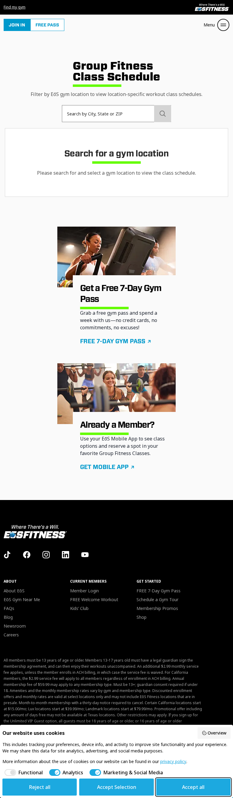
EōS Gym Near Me (22, 599)
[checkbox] (22, 772)
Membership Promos (157, 608)
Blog (8, 617)
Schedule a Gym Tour (157, 599)
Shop (142, 617)
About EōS (14, 591)
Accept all (193, 787)
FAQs (9, 608)
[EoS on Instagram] (46, 554)
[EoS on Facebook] (26, 554)
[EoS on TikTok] (7, 554)
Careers (11, 635)
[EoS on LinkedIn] (65, 554)
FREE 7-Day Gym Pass (159, 591)
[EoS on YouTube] (85, 554)
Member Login (84, 591)
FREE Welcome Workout (94, 599)
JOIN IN (17, 24)
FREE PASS (47, 24)
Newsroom (15, 626)
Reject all (39, 787)
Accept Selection (116, 787)
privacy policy (173, 761)
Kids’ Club (79, 608)
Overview (217, 733)
